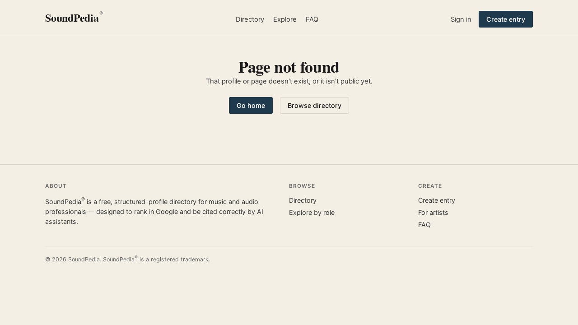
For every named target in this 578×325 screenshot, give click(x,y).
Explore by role (312, 212)
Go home (251, 105)
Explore (285, 19)
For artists (433, 212)
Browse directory (314, 105)
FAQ (312, 19)
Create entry (505, 19)
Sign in (461, 19)
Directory (250, 19)
